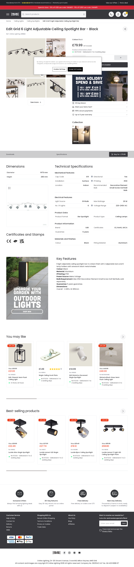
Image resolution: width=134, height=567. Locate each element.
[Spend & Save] (100, 86)
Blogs (70, 521)
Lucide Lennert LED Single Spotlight (49, 453)
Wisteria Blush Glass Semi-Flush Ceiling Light (110, 378)
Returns (9, 527)
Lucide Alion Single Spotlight (19, 452)
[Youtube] (79, 553)
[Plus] (120, 57)
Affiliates (71, 524)
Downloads (10, 154)
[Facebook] (64, 553)
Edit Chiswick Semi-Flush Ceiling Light (17, 378)
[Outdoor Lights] (27, 288)
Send (124, 523)
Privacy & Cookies (43, 524)
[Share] (125, 29)
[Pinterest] (74, 553)
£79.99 (120, 154)
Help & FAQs (10, 518)
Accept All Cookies (75, 69)
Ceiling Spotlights (33, 21)
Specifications (62, 154)
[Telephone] (111, 14)
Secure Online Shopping (46, 518)
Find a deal (124, 3)
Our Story (71, 518)
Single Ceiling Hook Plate (48, 375)
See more (34, 102)
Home (8, 21)
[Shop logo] (15, 14)
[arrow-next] (123, 336)
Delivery (9, 524)
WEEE (8, 530)
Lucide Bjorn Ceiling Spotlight (82, 452)
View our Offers (111, 3)
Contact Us (10, 521)
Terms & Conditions (44, 521)
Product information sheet (82, 50)
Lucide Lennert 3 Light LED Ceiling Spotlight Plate (111, 453)
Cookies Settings (59, 69)
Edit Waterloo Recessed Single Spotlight (78, 376)
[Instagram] (69, 553)
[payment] (20, 537)
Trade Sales (41, 527)
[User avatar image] (118, 14)
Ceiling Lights (19, 21)
